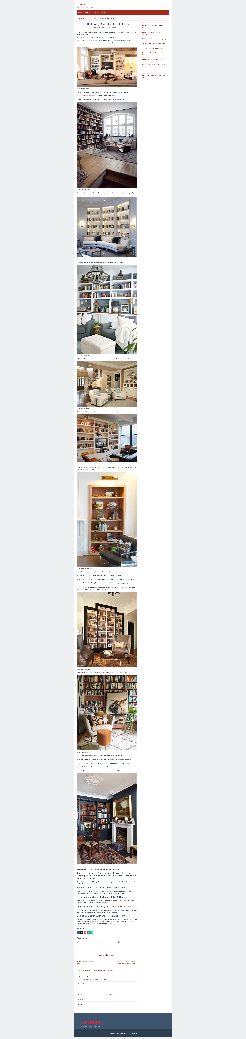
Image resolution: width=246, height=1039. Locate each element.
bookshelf (99, 970)
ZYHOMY (82, 4)
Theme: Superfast (132, 1033)
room (111, 970)
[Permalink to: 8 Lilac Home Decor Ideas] (107, 947)
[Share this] (78, 932)
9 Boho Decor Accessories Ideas (85, 962)
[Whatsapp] (91, 932)
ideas (104, 970)
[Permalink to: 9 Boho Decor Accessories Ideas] (86, 950)
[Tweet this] (81, 932)
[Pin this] (85, 932)
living (107, 970)
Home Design (86, 970)
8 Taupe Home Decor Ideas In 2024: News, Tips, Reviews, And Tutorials (127, 963)
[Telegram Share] (88, 932)
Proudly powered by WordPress (117, 1033)
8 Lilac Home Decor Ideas (105, 955)
